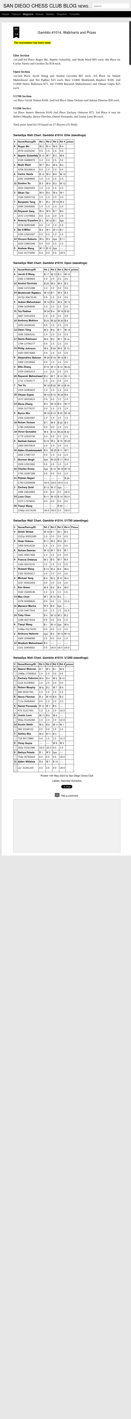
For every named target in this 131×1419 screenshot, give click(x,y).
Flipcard (16, 14)
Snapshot (62, 14)
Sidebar (50, 14)
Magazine (28, 14)
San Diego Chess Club (81, 775)
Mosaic (39, 14)
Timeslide (74, 14)
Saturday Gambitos (71, 780)
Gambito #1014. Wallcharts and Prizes (67, 32)
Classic (5, 14)
